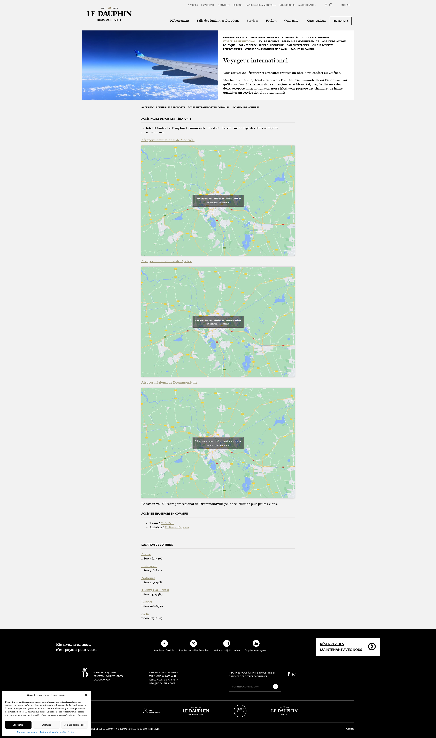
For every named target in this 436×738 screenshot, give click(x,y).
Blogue (237, 5)
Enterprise (149, 566)
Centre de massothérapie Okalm (266, 49)
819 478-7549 (171, 680)
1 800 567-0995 (170, 672)
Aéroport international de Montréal (167, 140)
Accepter (18, 724)
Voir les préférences (74, 724)
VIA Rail (167, 523)
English (345, 5)
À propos (193, 5)
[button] (86, 695)
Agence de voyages (334, 41)
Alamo (146, 554)
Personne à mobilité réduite (300, 41)
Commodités (290, 37)
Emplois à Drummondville (260, 5)
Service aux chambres (264, 37)
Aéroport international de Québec (166, 261)
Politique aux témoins (27, 732)
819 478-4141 (169, 676)
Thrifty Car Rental (155, 590)
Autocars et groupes (315, 37)
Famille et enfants (235, 37)
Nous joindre (287, 5)
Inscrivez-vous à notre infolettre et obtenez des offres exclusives (252, 674)
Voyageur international (239, 41)
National (148, 578)
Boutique (229, 45)
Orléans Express (177, 527)
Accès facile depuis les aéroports (163, 107)
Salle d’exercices (298, 45)
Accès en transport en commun (208, 107)
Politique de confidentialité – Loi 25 (57, 732)
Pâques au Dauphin (303, 49)
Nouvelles (224, 5)
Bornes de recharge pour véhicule (261, 45)
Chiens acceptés (322, 45)
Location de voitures (245, 107)
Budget (146, 602)
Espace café (207, 5)
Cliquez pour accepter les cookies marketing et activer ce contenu (218, 200)
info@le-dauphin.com (162, 683)
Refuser (46, 724)
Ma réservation (307, 5)
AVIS (145, 614)
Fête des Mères (232, 49)
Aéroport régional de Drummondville (169, 382)
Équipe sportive (269, 41)
